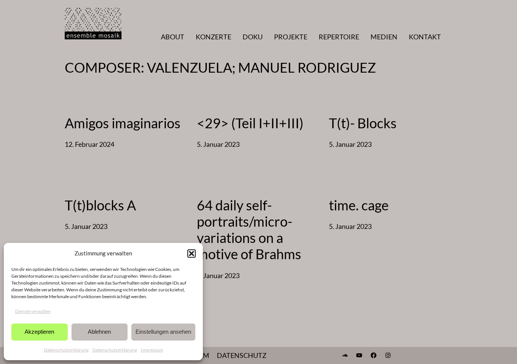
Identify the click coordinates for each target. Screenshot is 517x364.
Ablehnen (99, 331)
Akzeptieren (39, 331)
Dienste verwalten (33, 311)
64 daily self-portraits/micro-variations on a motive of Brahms (249, 230)
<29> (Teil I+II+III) (250, 123)
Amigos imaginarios (123, 123)
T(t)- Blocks (363, 123)
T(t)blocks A (100, 205)
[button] (191, 253)
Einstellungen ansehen (163, 331)
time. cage (359, 205)
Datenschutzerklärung (66, 350)
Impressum (152, 350)
